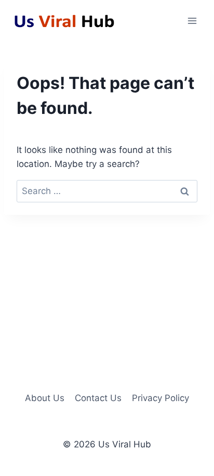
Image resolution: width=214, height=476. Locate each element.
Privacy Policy (160, 398)
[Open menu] (192, 20)
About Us (44, 398)
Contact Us (98, 398)
